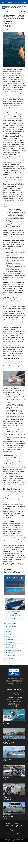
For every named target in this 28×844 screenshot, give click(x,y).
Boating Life (19, 825)
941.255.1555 (16, 695)
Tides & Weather (14, 826)
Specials (7, 833)
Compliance (14, 830)
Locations (10, 2)
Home (3, 2)
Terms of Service (17, 829)
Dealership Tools (16, 840)
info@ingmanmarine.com (15, 697)
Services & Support (8, 825)
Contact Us (16, 823)
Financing (23, 2)
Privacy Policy (8, 829)
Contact (17, 2)
